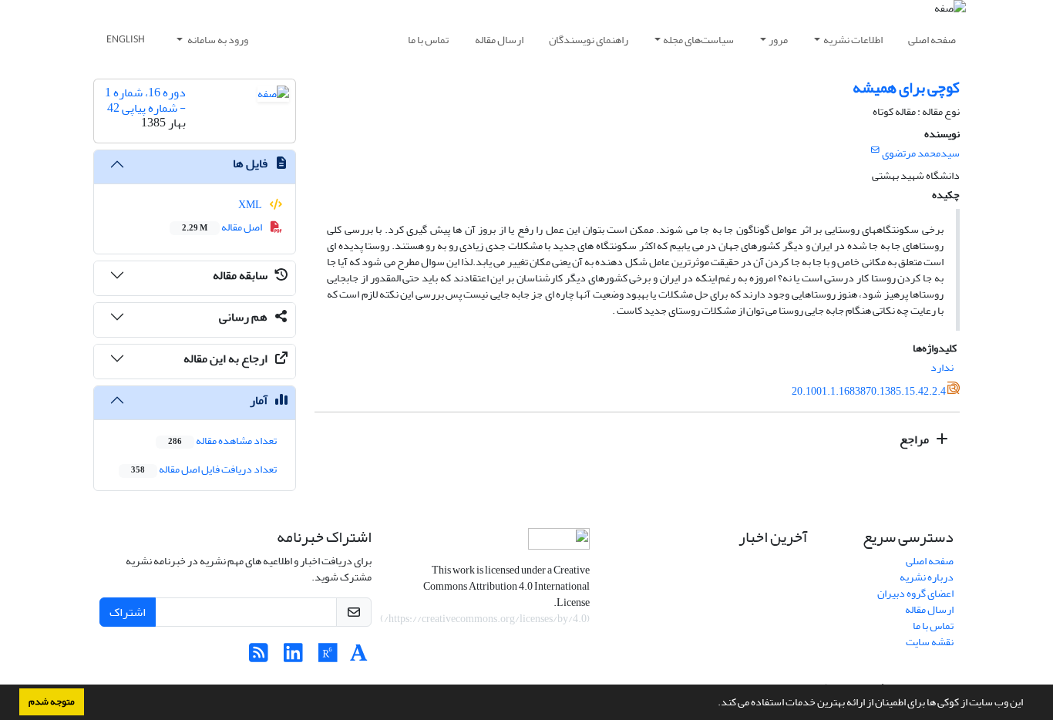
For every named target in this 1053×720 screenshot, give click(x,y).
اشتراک (127, 612)
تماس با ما (428, 39)
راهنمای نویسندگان (588, 39)
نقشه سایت (930, 641)
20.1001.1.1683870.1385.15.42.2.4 (869, 391)
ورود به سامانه (217, 39)
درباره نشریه (927, 577)
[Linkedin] (293, 657)
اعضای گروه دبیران (915, 593)
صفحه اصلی (932, 39)
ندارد (942, 367)
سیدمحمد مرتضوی (921, 153)
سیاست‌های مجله (698, 39)
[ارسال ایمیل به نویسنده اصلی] (875, 150)
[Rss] (258, 657)
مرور (778, 39)
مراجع (915, 439)
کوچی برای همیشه (906, 87)
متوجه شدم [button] (52, 701)
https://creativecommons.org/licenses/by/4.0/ (485, 618)
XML (251, 204)
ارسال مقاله (499, 39)
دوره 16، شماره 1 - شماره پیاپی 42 (145, 100)
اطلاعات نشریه (853, 39)
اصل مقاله (223, 227)
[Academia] (359, 657)
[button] (714, 703)
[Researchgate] (328, 657)
